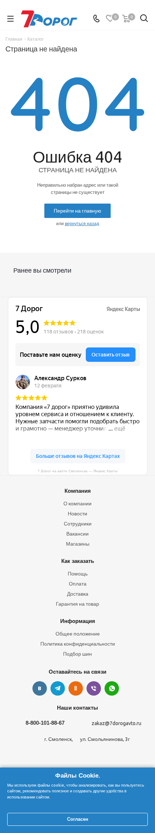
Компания (78, 491)
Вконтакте (39, 688)
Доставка (77, 594)
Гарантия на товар (77, 604)
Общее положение (78, 634)
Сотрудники (78, 524)
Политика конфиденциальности (77, 644)
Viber (94, 688)
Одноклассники (75, 688)
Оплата (78, 584)
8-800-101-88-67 (45, 723)
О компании (77, 503)
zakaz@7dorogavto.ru (116, 723)
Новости (77, 513)
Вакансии (77, 534)
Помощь (78, 574)
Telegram (57, 688)
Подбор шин (77, 654)
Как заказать (77, 561)
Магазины (77, 544)
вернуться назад (82, 223)
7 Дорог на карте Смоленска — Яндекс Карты (77, 470)
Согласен (77, 819)
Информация (77, 621)
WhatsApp (112, 688)
